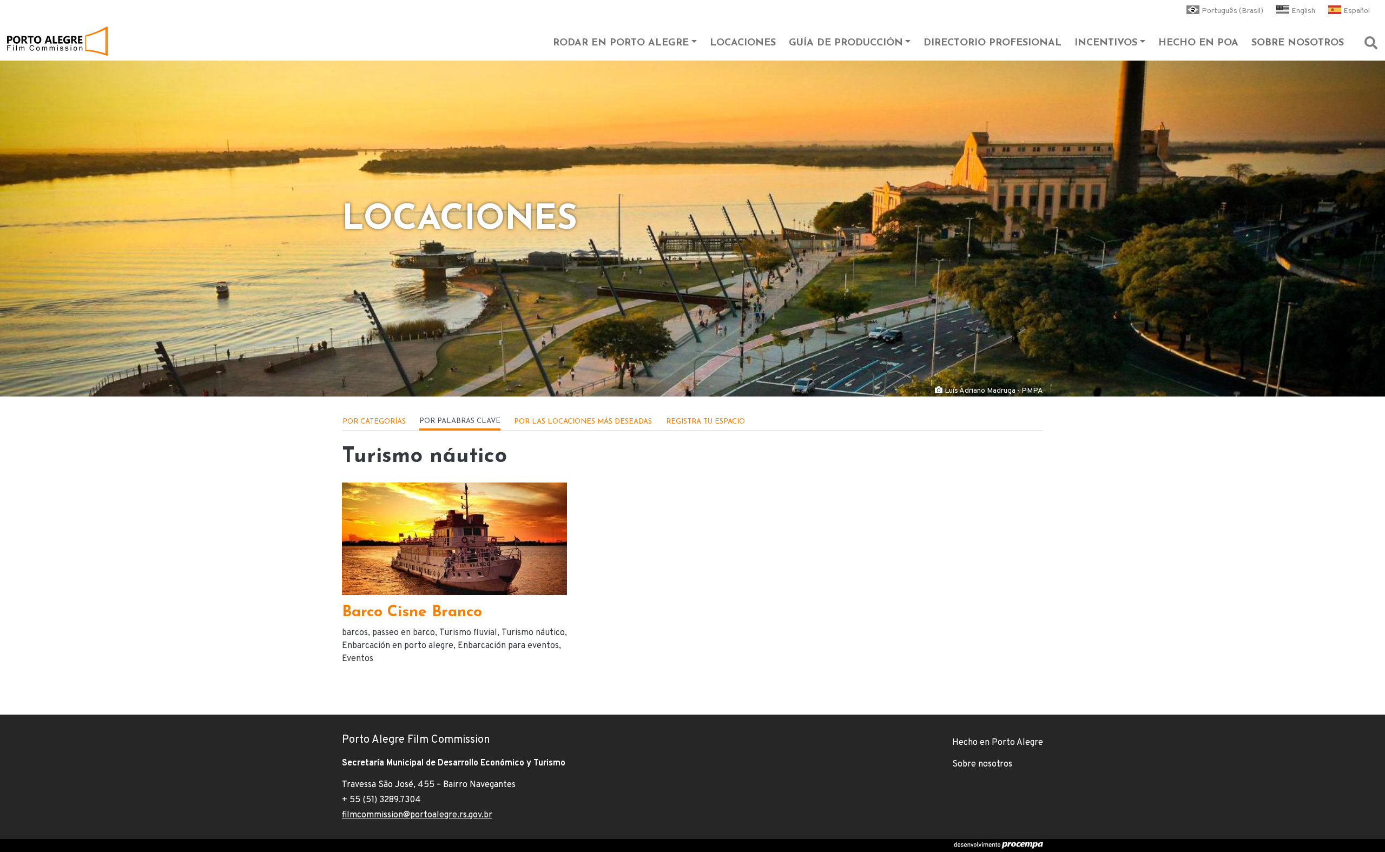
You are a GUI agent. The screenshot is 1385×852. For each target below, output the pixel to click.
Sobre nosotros (1297, 43)
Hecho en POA (1198, 43)
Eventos (357, 658)
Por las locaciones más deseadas (583, 421)
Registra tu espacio (705, 421)
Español (1356, 11)
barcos (355, 633)
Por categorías (374, 421)
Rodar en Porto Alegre (621, 43)
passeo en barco (403, 633)
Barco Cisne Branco (412, 612)
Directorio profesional (992, 43)
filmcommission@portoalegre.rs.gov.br (417, 815)
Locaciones (743, 43)
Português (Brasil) (1232, 11)
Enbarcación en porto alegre (397, 645)
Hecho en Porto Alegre (997, 742)
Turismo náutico (533, 633)
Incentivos (1105, 43)
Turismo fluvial (468, 633)
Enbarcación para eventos (508, 645)
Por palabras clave (459, 421)
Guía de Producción (846, 43)
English (1303, 11)
